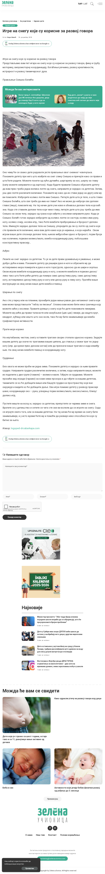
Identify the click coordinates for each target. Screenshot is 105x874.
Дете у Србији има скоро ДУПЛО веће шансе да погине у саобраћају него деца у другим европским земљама (59, 634)
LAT (85, 4)
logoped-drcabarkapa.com (25, 428)
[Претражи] (91, 4)
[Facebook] (50, 828)
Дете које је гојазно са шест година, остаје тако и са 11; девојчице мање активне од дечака (25, 739)
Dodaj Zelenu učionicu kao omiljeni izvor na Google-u (29, 44)
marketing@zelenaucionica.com (52, 858)
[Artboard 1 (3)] (41, 543)
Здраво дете (10, 25)
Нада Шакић (11, 37)
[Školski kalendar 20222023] (41, 581)
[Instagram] (55, 828)
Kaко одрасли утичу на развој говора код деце (77, 698)
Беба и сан (8, 788)
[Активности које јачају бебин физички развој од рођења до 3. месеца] (78, 766)
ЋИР (80, 4)
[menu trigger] (99, 4)
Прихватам (29, 868)
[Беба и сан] (27, 766)
